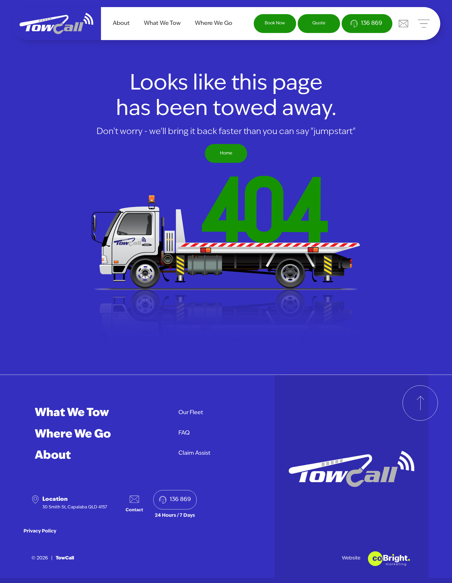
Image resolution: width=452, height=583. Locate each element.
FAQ (184, 433)
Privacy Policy (40, 531)
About (121, 23)
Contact (134, 510)
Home (226, 153)
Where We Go (213, 23)
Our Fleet (190, 412)
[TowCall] (56, 23)
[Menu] (423, 23)
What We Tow (162, 23)
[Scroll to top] (420, 403)
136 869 (180, 499)
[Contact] (403, 23)
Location (74, 503)
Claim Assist (194, 453)
